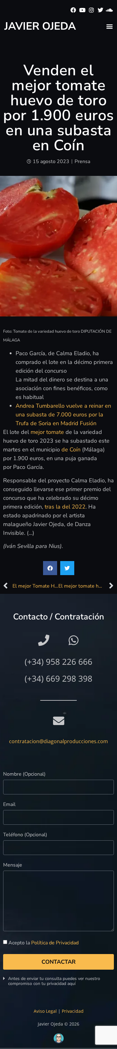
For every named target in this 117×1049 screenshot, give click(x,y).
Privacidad (73, 1011)
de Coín (70, 449)
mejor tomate (47, 432)
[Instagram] (91, 10)
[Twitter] (100, 10)
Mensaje (12, 865)
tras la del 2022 (65, 506)
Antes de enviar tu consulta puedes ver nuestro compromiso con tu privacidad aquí (54, 981)
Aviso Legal (45, 1011)
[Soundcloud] (109, 10)
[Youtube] (82, 10)
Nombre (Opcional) (24, 775)
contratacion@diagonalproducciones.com (58, 741)
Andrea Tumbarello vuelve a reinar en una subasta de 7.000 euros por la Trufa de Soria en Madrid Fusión (63, 414)
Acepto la (43, 942)
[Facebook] (73, 10)
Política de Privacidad (55, 942)
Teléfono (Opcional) (25, 835)
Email (9, 805)
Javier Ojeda (40, 26)
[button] (109, 26)
